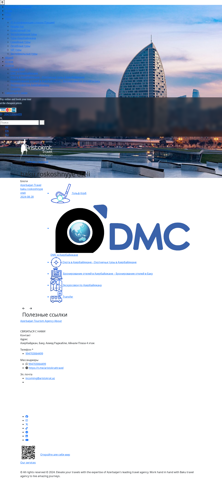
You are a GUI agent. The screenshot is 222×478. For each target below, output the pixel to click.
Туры (8, 18)
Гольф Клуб (17, 69)
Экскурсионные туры (23, 34)
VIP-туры (15, 50)
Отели (9, 61)
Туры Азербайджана (23, 38)
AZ (6, 127)
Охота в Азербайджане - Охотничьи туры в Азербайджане (47, 77)
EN (7, 131)
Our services (28, 462)
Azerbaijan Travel (30, 185)
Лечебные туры (20, 46)
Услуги (9, 65)
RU (7, 135)
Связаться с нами (16, 93)
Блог (8, 14)
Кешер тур (17, 26)
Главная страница (37, 161)
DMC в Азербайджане (24, 73)
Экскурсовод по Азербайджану (29, 85)
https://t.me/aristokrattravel (46, 368)
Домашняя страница (18, 7)
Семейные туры (20, 42)
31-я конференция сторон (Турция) (32, 22)
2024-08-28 (27, 197)
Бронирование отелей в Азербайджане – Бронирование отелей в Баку (55, 81)
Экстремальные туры (23, 53)
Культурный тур (20, 30)
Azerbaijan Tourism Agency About (41, 321)
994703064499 (13, 114)
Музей (9, 57)
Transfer (15, 89)
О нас (8, 11)
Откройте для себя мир (55, 454)
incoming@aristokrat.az (40, 378)
